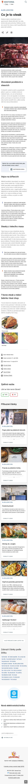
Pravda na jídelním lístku (11, 468)
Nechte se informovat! (19, 726)
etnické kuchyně (12, 659)
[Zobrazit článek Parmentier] (14, 568)
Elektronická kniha (18, 169)
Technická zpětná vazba (14, 777)
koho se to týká (15, 665)
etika (4, 659)
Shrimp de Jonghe (9, 544)
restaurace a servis (8, 677)
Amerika (5, 656)
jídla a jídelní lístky (8, 10)
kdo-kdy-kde (6, 665)
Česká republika (13, 656)
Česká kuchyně (7, 506)
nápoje (16, 668)
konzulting (24, 665)
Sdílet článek (3, 35)
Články (6, 4)
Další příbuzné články (14, 640)
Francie (20, 659)
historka (14, 661)
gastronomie (6, 661)
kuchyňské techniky (8, 668)
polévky (20, 672)
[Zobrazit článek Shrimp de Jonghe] (14, 530)
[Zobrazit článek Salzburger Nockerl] (14, 606)
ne (15, 394)
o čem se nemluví (17, 670)
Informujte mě (8, 737)
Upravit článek (7, 32)
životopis (14, 679)
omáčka (5, 672)
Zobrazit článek (8, 442)
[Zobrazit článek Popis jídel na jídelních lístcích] (14, 416)
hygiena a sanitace (7, 663)
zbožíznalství (6, 679)
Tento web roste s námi (15, 773)
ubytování (17, 677)
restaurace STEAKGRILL (18, 760)
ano (6, 394)
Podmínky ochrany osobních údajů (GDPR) (14, 766)
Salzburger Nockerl (9, 620)
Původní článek (7, 365)
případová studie (7, 675)
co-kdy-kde (22, 656)
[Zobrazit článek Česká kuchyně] (14, 492)
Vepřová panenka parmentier (12, 582)
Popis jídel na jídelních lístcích (13, 430)
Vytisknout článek (11, 32)
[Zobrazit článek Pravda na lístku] (14, 454)
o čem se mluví (7, 670)
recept (15, 675)
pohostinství (12, 672)
